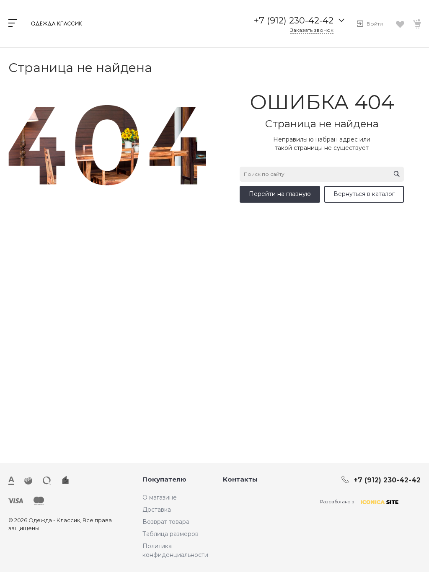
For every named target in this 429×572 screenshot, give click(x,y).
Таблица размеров (170, 534)
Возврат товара (165, 522)
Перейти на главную (280, 194)
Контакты (240, 479)
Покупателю (164, 479)
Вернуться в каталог (364, 194)
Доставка (156, 509)
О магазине (159, 497)
